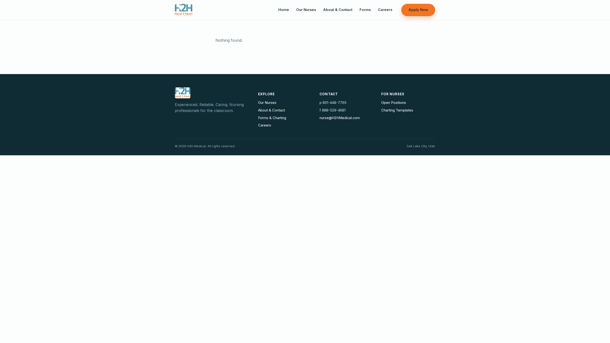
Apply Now (418, 10)
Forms (365, 10)
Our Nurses (306, 10)
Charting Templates (397, 110)
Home (283, 10)
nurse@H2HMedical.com (340, 118)
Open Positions (393, 103)
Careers (385, 10)
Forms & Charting (272, 118)
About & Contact (337, 10)
